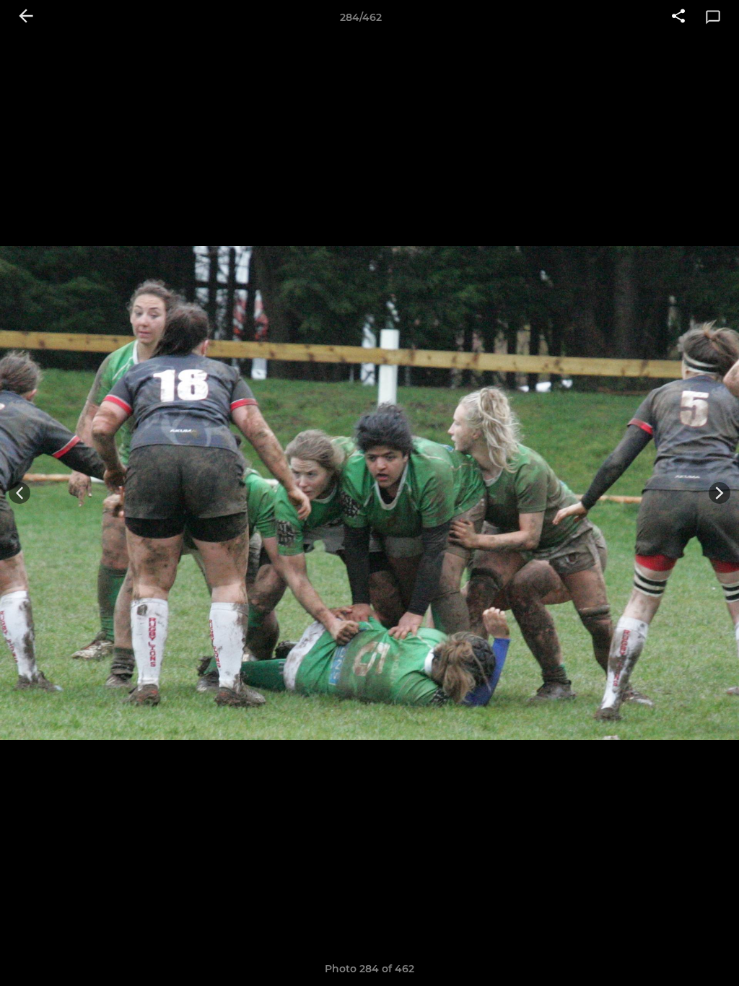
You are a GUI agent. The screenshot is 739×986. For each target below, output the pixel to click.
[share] (678, 17)
